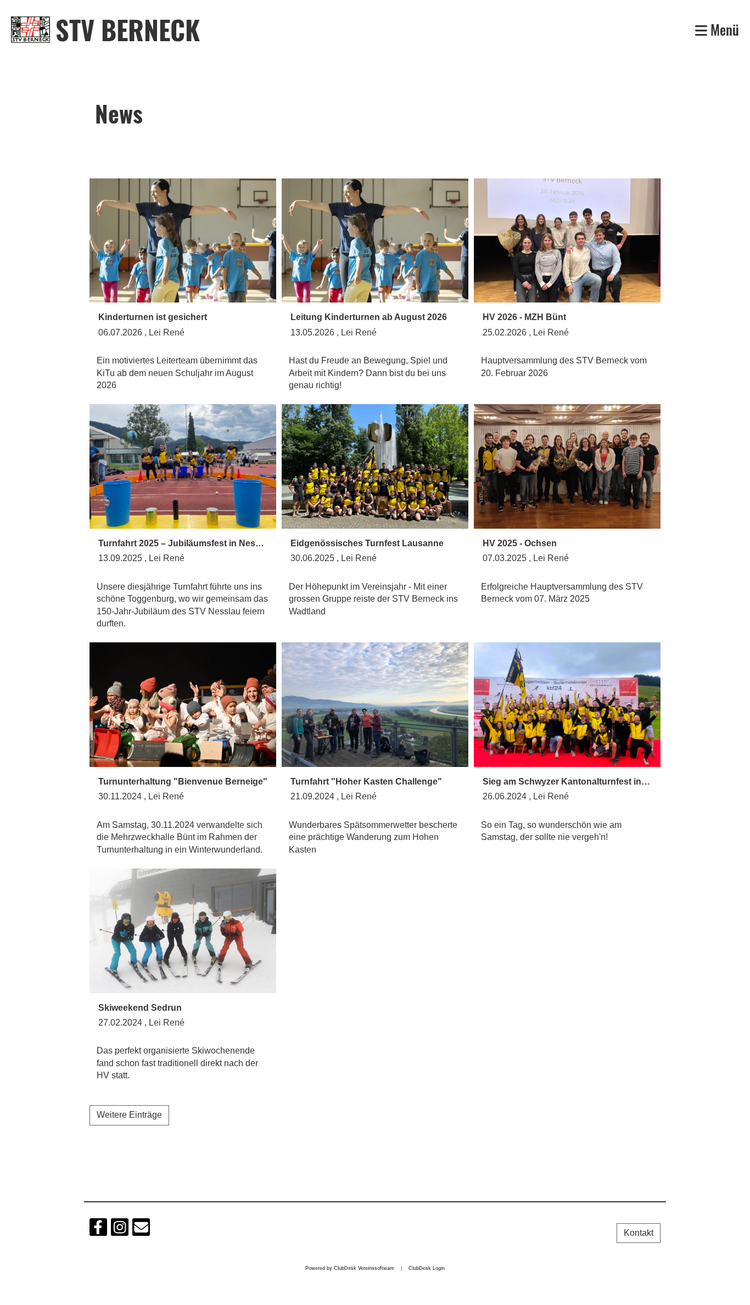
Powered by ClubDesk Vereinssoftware (349, 1268)
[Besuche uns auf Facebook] (98, 1230)
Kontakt (638, 1232)
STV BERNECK (127, 29)
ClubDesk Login (426, 1268)
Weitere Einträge (129, 1114)
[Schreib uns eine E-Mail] (141, 1230)
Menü (723, 29)
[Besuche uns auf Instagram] (119, 1230)
